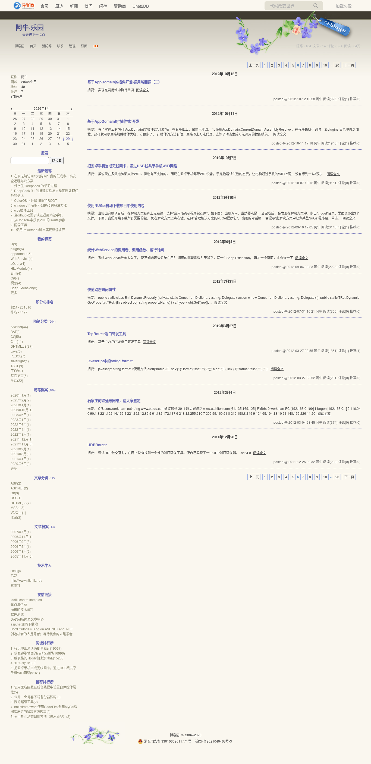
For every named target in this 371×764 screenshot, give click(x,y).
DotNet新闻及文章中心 (27, 619)
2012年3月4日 (225, 392)
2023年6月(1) (21, 414)
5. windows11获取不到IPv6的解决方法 (39, 205)
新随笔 (47, 45)
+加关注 (16, 96)
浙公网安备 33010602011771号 (167, 741)
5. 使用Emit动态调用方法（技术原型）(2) (40, 716)
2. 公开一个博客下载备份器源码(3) (36, 696)
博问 (88, 6)
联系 (60, 45)
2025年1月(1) (21, 405)
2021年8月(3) (21, 453)
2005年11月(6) (22, 556)
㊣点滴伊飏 (19, 604)
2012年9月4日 (225, 241)
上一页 (254, 65)
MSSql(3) (17, 507)
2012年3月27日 (225, 325)
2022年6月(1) (21, 424)
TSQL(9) (17, 365)
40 (23, 86)
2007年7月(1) (21, 531)
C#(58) (16, 336)
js (14, 243)
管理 (72, 45)
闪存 (103, 6)
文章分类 (41, 477)
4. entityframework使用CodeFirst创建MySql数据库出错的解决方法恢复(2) (44, 709)
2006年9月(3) (21, 541)
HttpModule (21, 268)
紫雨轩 (15, 585)
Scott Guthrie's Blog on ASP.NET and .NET (42, 629)
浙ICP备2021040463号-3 (213, 741)
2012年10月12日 (225, 73)
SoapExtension (24, 287)
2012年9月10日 (225, 197)
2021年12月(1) (22, 439)
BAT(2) (16, 331)
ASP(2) (16, 483)
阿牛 (24, 76)
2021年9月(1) (21, 449)
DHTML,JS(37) (22, 346)
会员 (44, 6)
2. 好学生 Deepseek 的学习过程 (34, 185)
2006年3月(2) (21, 551)
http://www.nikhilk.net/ (26, 580)
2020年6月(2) (21, 463)
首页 (33, 45)
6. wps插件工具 (22, 210)
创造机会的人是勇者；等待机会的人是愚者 (42, 633)
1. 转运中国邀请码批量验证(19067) (36, 648)
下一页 (349, 65)
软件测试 (17, 614)
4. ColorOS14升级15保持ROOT (34, 200)
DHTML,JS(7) (21, 502)
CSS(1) (16, 497)
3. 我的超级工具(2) (24, 701)
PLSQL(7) (18, 356)
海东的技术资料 (22, 609)
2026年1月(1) (21, 395)
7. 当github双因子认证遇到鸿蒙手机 (36, 215)
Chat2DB (141, 6)
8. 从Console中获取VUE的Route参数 (38, 220)
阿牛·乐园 (30, 27)
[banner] (22, 6)
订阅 (84, 45)
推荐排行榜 (45, 681)
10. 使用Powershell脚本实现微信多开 (38, 229)
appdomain (21, 253)
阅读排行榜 (45, 643)
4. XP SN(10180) (23, 663)
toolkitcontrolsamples (26, 599)
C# (15, 278)
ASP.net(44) (19, 326)
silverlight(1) (20, 361)
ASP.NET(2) (19, 488)
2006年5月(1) (21, 546)
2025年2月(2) (21, 400)
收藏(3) (16, 517)
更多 (14, 292)
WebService (22, 258)
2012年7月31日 (225, 281)
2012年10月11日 (225, 113)
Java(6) (16, 351)
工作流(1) (17, 370)
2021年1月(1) (21, 458)
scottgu (16, 570)
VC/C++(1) (18, 512)
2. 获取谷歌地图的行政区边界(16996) (38, 653)
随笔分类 (40, 321)
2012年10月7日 (225, 157)
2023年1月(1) (21, 419)
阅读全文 (142, 89)
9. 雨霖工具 (19, 224)
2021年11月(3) (22, 444)
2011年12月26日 (225, 436)
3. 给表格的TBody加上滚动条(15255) (38, 658)
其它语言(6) (19, 375)
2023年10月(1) (22, 409)
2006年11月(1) (22, 536)
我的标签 (44, 238)
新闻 (74, 6)
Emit (16, 273)
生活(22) (17, 380)
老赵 (14, 575)
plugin (17, 248)
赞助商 (120, 6)
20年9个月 (29, 81)
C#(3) (15, 493)
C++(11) (17, 341)
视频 (16, 283)
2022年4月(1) (21, 429)
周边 (59, 6)
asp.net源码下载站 (24, 624)
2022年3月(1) (21, 434)
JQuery (18, 263)
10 (325, 65)
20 (337, 65)
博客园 (19, 45)
